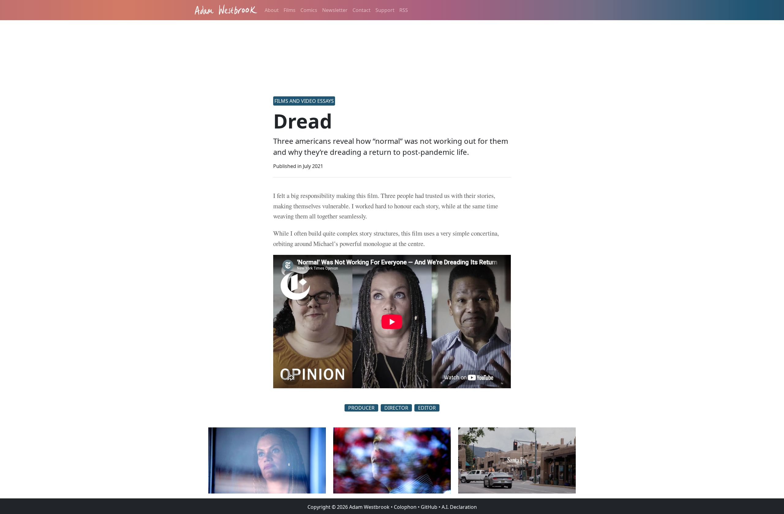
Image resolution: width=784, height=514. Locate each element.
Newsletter (335, 10)
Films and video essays (304, 101)
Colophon (405, 507)
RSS (403, 10)
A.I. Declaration (459, 507)
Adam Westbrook (369, 507)
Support (384, 10)
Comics (308, 10)
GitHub (429, 507)
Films (290, 10)
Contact (361, 10)
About (272, 10)
